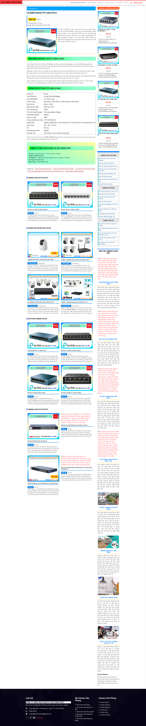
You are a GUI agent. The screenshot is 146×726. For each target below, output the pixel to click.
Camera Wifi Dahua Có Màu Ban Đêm (108, 210)
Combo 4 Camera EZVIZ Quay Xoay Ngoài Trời (75, 260)
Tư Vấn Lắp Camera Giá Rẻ (108, 597)
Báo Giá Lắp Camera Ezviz (108, 339)
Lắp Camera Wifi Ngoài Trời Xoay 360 (108, 205)
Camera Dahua (104, 702)
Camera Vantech (105, 715)
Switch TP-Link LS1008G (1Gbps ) (38, 209)
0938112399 (137, 3)
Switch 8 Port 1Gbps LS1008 (70, 209)
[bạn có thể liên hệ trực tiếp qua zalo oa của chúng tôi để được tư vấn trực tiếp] (27, 717)
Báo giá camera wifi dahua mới (107, 173)
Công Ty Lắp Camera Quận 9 (43, 169)
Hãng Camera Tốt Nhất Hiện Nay (74, 171)
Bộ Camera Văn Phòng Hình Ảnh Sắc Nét (84, 715)
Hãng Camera (110, 2)
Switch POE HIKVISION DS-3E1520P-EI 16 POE (74, 425)
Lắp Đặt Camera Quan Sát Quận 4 (108, 508)
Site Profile (39, 717)
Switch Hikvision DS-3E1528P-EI (37, 441)
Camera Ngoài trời (33, 8)
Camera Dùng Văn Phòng (77, 2)
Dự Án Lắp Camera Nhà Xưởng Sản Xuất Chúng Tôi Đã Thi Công (45, 171)
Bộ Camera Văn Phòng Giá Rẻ (85, 711)
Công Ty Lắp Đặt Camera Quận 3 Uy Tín (108, 642)
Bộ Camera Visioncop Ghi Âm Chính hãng (107, 243)
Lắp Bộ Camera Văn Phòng (95, 2)
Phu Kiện (119, 2)
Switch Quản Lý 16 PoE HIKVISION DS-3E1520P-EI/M (43, 483)
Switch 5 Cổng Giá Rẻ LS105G (36, 392)
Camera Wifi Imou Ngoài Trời (107, 216)
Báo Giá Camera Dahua (105, 176)
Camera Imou (104, 710)
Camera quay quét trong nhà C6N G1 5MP (41, 259)
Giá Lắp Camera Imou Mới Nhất (108, 397)
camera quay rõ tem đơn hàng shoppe (107, 159)
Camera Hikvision (105, 707)
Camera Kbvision (105, 705)
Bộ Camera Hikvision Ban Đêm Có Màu (108, 229)
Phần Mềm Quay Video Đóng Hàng (108, 283)
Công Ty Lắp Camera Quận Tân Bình (63, 169)
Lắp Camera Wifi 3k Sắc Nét (106, 213)
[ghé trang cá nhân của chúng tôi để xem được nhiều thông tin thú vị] (30, 717)
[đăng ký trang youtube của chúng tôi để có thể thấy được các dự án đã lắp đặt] (34, 717)
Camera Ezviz (104, 712)
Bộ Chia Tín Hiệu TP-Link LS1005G (71, 392)
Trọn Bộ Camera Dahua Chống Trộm (107, 238)
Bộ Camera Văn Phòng (83, 705)
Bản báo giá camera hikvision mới (108, 166)
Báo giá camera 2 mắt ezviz (106, 163)
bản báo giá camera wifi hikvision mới (108, 180)
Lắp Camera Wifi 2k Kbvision (107, 194)
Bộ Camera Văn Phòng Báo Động (83, 719)
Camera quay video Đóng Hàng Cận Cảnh (108, 169)
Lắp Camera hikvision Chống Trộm (108, 191)
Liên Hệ (126, 2)
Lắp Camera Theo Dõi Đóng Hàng (85, 169)
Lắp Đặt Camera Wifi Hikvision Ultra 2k (107, 197)
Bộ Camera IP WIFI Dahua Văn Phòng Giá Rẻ (41, 302)
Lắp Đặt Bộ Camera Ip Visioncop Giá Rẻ (108, 224)
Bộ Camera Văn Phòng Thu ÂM (83, 708)
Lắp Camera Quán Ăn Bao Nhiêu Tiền (108, 460)
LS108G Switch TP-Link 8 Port (42, 12)
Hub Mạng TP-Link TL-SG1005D (108, 65)
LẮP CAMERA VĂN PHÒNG (11, 2)
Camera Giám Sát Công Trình (108, 551)
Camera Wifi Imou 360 (105, 201)
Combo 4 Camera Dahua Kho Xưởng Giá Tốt (74, 302)
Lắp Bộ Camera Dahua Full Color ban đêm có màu (108, 234)
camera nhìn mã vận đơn (105, 184)
